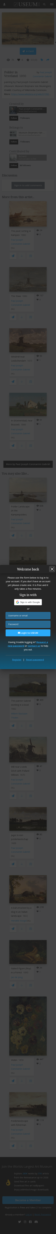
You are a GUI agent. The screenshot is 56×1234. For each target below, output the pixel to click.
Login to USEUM (29, 632)
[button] (28, 602)
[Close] (52, 569)
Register (16, 659)
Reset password (35, 659)
